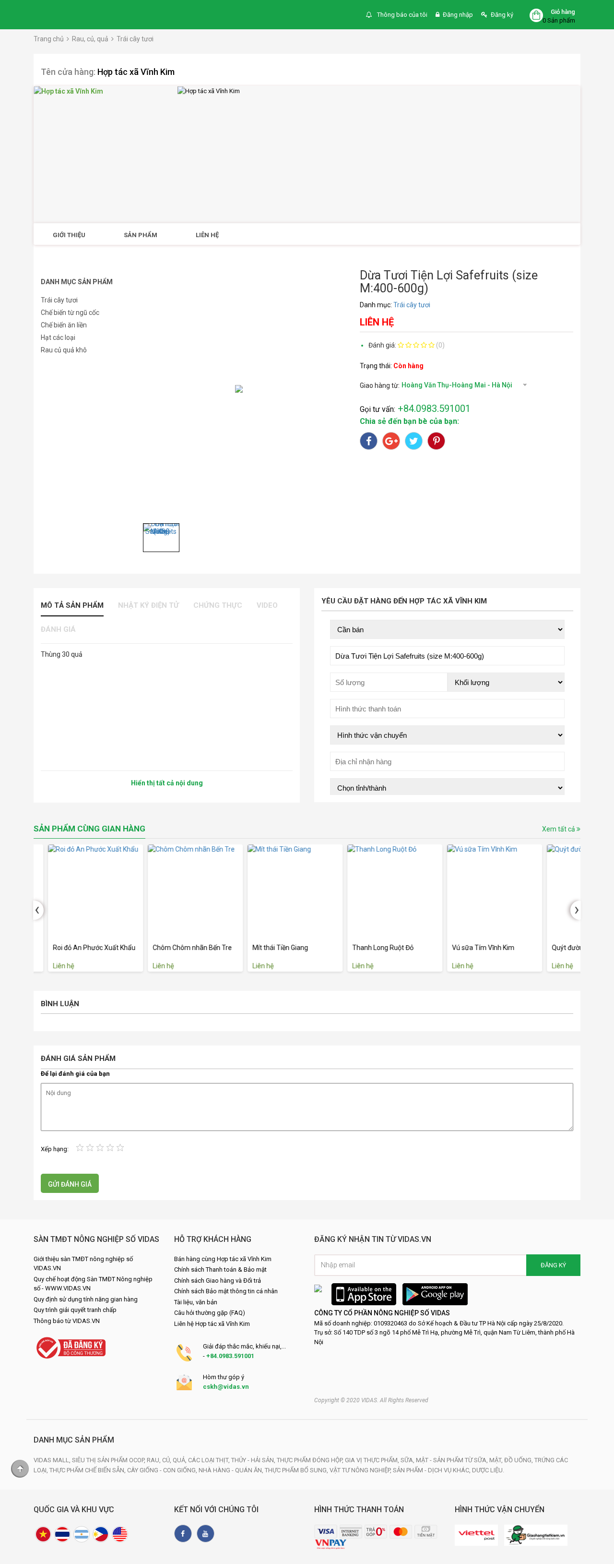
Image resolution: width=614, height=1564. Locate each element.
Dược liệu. (488, 1470)
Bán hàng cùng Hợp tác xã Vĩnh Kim (223, 1259)
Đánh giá (58, 629)
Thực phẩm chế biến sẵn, (88, 1470)
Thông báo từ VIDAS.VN (67, 1320)
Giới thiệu (69, 235)
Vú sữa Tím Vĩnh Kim (468, 947)
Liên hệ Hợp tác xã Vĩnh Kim (212, 1323)
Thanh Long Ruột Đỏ (368, 947)
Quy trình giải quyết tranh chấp (75, 1309)
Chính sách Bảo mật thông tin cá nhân (226, 1291)
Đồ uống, (519, 1460)
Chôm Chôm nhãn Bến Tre (177, 947)
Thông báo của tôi (401, 14)
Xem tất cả (559, 829)
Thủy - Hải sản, (254, 1460)
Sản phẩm (140, 235)
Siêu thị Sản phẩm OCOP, (109, 1460)
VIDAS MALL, (53, 1460)
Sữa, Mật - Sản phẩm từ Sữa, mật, (452, 1460)
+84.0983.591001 (230, 1355)
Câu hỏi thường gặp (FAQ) (209, 1312)
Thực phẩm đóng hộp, (311, 1460)
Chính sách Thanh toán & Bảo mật (220, 1269)
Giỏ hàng (563, 11)
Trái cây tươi (135, 39)
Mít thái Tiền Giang (266, 947)
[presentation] (38, 910)
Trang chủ (49, 39)
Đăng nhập (458, 14)
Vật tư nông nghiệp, (361, 1470)
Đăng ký (502, 14)
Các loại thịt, (209, 1460)
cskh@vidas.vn (226, 1386)
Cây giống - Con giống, (163, 1470)
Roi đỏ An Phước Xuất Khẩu (79, 947)
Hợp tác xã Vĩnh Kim (136, 72)
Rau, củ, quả (90, 39)
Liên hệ (207, 235)
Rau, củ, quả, (167, 1460)
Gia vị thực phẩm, (373, 1460)
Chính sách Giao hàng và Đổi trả (217, 1280)
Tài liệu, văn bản (195, 1302)
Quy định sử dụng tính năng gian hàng (86, 1299)
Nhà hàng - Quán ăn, (232, 1470)
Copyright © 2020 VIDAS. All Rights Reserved (371, 1400)
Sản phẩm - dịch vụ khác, (432, 1470)
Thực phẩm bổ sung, (297, 1470)
